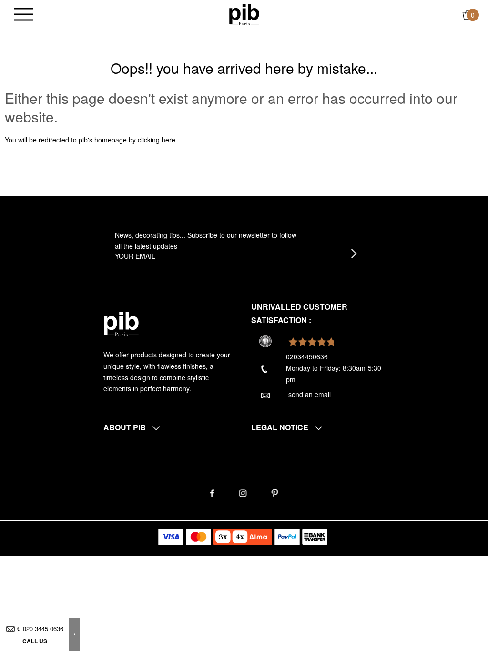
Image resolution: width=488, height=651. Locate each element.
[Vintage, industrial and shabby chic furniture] (244, 14)
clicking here (156, 139)
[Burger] (23, 15)
